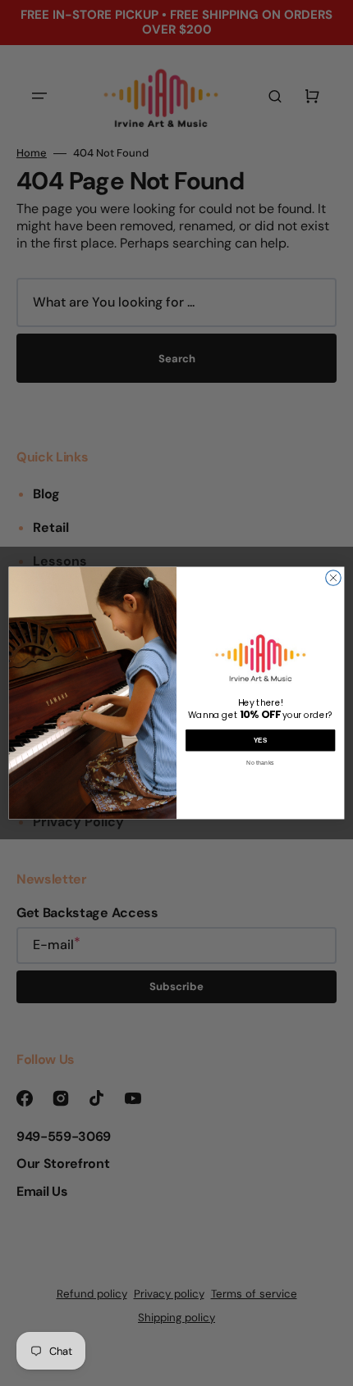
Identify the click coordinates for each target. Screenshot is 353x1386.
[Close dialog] (333, 577)
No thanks (260, 762)
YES (261, 740)
